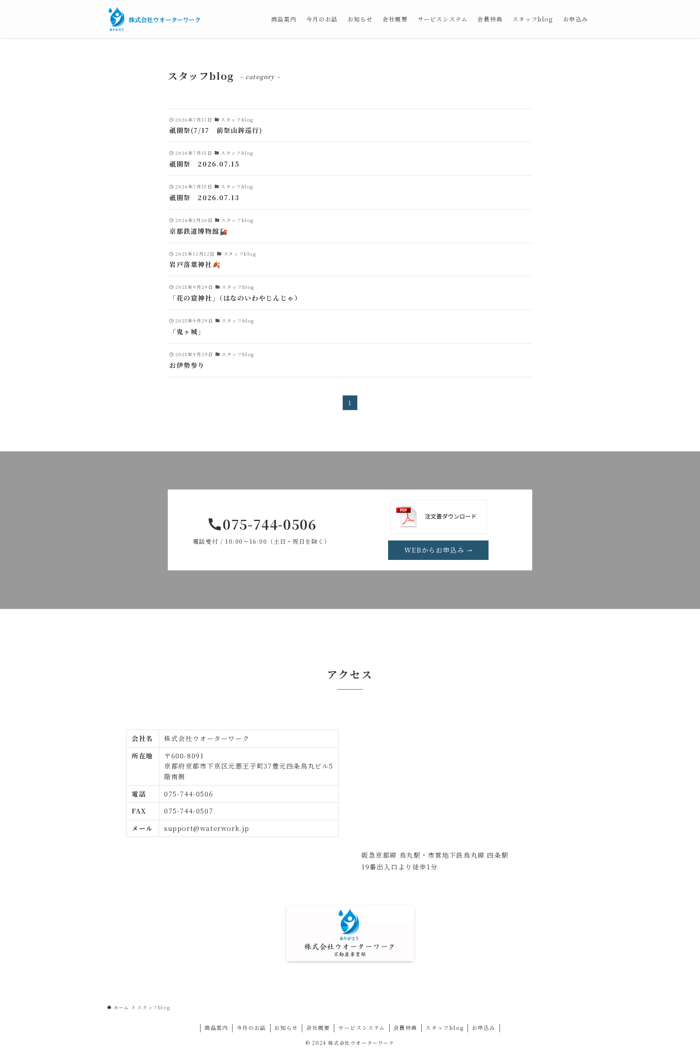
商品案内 (216, 1028)
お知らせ (286, 1028)
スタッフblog (444, 1028)
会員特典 (405, 1028)
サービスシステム (361, 1028)
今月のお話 (251, 1028)
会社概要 (318, 1028)
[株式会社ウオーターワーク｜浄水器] (154, 19)
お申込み (483, 1028)
